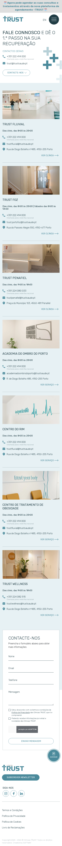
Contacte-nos (15, 73)
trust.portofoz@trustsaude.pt (21, 222)
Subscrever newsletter (21, 777)
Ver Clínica (47, 155)
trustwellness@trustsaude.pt (21, 603)
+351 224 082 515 (16, 596)
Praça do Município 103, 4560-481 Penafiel (28, 303)
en (44, 20)
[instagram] (6, 793)
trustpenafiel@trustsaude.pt (21, 297)
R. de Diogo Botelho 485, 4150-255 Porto (27, 378)
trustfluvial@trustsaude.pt (20, 144)
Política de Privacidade (21, 713)
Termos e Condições (12, 810)
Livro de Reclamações (13, 827)
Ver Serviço (47, 385)
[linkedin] (21, 793)
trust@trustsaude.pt (17, 63)
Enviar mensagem (31, 741)
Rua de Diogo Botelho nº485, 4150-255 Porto (30, 454)
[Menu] (54, 19)
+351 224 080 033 (16, 291)
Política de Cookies (11, 821)
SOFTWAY (27, 843)
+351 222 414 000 (16, 56)
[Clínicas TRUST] (13, 19)
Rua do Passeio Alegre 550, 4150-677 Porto (29, 227)
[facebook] (13, 793)
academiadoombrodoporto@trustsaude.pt (28, 373)
